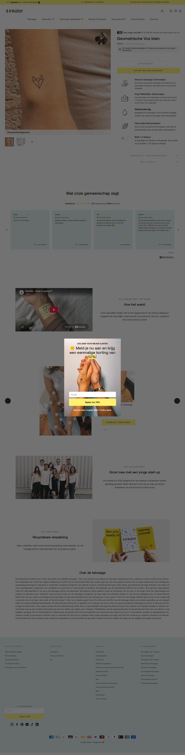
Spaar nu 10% (92, 402)
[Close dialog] (118, 341)
